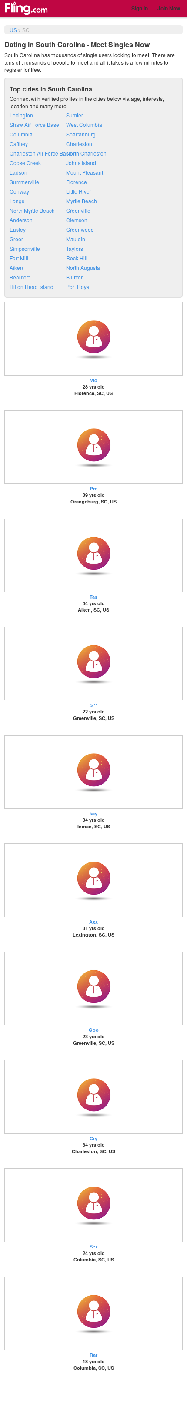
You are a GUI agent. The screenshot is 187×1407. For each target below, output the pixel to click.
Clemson (76, 220)
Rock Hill (76, 258)
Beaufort (20, 277)
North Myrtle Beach (32, 210)
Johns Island (81, 162)
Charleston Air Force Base (41, 153)
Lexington (21, 115)
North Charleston (86, 153)
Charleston (79, 143)
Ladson (18, 172)
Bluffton (75, 277)
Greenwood (80, 229)
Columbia (21, 134)
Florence (76, 181)
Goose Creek (25, 162)
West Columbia (84, 124)
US (13, 29)
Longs (17, 200)
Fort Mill (19, 258)
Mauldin (75, 239)
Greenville (78, 210)
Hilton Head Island (31, 286)
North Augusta (83, 267)
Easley (18, 229)
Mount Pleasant (84, 172)
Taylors (74, 248)
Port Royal (78, 286)
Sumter (74, 115)
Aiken (16, 267)
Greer (16, 239)
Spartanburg (81, 134)
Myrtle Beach (81, 200)
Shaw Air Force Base (34, 124)
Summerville (24, 181)
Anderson (21, 220)
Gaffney (19, 143)
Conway (19, 191)
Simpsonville (25, 248)
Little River (78, 191)
